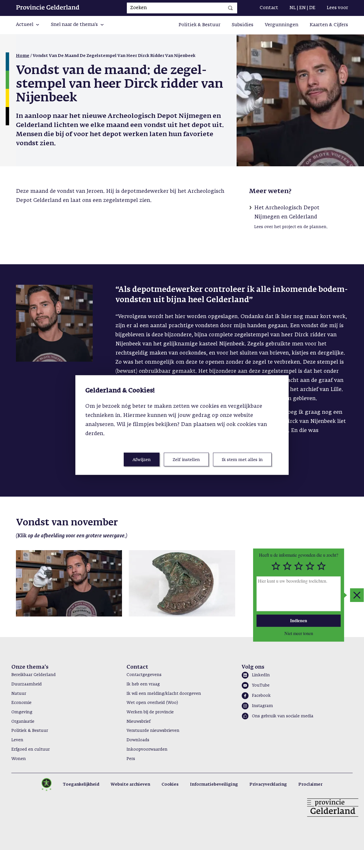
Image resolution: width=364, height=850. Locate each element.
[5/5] (321, 566)
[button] (28, 25)
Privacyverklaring (268, 784)
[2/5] (287, 566)
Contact (269, 8)
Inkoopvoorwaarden (147, 749)
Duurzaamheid (26, 684)
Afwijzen (142, 460)
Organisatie (22, 722)
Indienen (298, 620)
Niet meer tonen (298, 633)
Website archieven (130, 784)
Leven (17, 740)
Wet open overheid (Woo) (152, 703)
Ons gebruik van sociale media (282, 716)
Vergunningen (281, 25)
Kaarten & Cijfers (329, 25)
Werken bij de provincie (150, 712)
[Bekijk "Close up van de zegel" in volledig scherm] (182, 583)
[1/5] (276, 566)
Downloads (138, 740)
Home (22, 56)
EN (302, 8)
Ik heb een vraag (143, 684)
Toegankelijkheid (81, 784)
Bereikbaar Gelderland (33, 675)
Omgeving (21, 712)
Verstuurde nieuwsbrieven (153, 731)
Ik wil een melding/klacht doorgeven (164, 694)
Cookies (170, 784)
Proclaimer (310, 784)
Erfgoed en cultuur (30, 749)
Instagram (262, 706)
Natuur (18, 694)
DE (312, 8)
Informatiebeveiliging (214, 784)
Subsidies (242, 25)
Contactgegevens (144, 675)
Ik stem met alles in (242, 460)
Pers (131, 759)
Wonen (18, 759)
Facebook (261, 696)
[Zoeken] (230, 8)
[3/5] (298, 566)
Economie (21, 703)
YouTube (261, 685)
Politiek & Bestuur (199, 25)
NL (292, 8)
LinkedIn (261, 675)
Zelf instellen (186, 460)
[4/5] (310, 566)
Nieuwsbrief (138, 722)
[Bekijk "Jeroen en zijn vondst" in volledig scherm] (69, 583)
